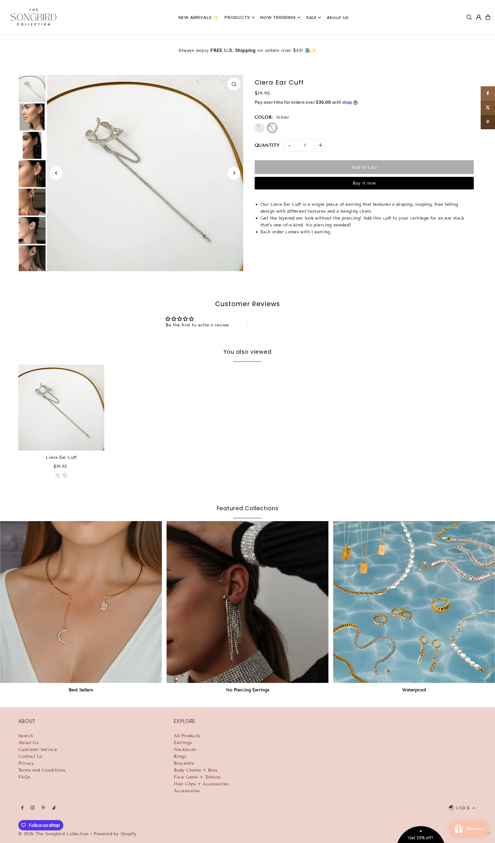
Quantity (267, 145)
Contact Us (30, 756)
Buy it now (364, 183)
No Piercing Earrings (247, 690)
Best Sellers (81, 690)
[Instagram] (33, 808)
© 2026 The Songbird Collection (54, 833)
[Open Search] (469, 17)
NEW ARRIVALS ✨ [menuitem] (198, 17)
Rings (180, 756)
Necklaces (185, 749)
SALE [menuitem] (311, 17)
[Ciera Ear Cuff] (61, 408)
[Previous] (56, 173)
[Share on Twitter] (488, 108)
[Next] (233, 173)
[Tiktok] (54, 808)
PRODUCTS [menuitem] (237, 17)
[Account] (478, 17)
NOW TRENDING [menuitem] (278, 17)
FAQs (24, 777)
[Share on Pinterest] (488, 122)
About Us (28, 742)
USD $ (463, 808)
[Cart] (488, 17)
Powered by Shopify (115, 833)
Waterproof (414, 690)
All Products (187, 735)
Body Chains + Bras (195, 770)
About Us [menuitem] (338, 17)
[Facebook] (22, 808)
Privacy (26, 763)
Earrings (183, 742)
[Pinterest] (43, 808)
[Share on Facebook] (488, 93)
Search (25, 735)
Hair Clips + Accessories (201, 784)
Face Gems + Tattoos (197, 777)
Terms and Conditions (42, 770)
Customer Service (37, 749)
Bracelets (184, 763)
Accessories (187, 790)
